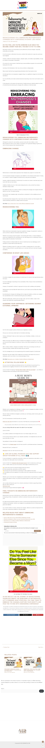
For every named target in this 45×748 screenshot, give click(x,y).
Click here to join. (6, 486)
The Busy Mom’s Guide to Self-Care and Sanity (25, 369)
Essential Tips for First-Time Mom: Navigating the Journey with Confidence (32, 670)
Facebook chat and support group (19, 463)
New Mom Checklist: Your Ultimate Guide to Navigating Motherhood (12, 670)
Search (2, 688)
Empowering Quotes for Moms (10, 522)
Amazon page (13, 444)
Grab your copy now (7, 421)
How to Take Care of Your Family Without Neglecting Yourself (20, 203)
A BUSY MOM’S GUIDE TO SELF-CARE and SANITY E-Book (23, 405)
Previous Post (5, 647)
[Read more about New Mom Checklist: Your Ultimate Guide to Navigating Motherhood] (13, 662)
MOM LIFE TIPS (6, 41)
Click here (5, 450)
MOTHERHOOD (14, 41)
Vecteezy (29, 609)
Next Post (41, 647)
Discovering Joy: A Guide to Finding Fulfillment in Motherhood (20, 359)
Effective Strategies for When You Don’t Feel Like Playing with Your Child (19, 519)
